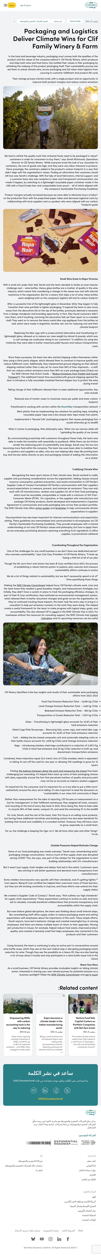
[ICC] (88, 1142)
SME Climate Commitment (31, 585)
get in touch (91, 974)
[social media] (68, 1239)
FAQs (80, 1230)
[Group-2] (66, 1142)
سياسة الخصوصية (51, 1230)
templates (60, 508)
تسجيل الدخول (25, 5)
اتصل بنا (39, 1170)
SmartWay (66, 406)
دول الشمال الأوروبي (87, 1210)
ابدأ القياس (91, 1165)
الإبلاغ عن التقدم (89, 1179)
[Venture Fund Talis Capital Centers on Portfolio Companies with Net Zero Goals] (83, 1025)
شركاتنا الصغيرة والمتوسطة (30, 1160)
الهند (94, 1196)
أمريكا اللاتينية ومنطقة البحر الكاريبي (80, 1201)
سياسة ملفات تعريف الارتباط (27, 1230)
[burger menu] (5, 5)
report (55, 611)
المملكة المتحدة (89, 1215)
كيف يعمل (91, 1160)
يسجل (11, 5)
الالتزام (93, 1174)
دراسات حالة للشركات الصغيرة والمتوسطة (23, 1165)
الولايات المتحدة (89, 1219)
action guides (42, 508)
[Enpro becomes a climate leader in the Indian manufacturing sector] (50, 1025)
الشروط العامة (68, 1230)
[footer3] (38, 1142)
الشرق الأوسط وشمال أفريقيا (83, 1205)
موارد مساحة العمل (87, 1170)
